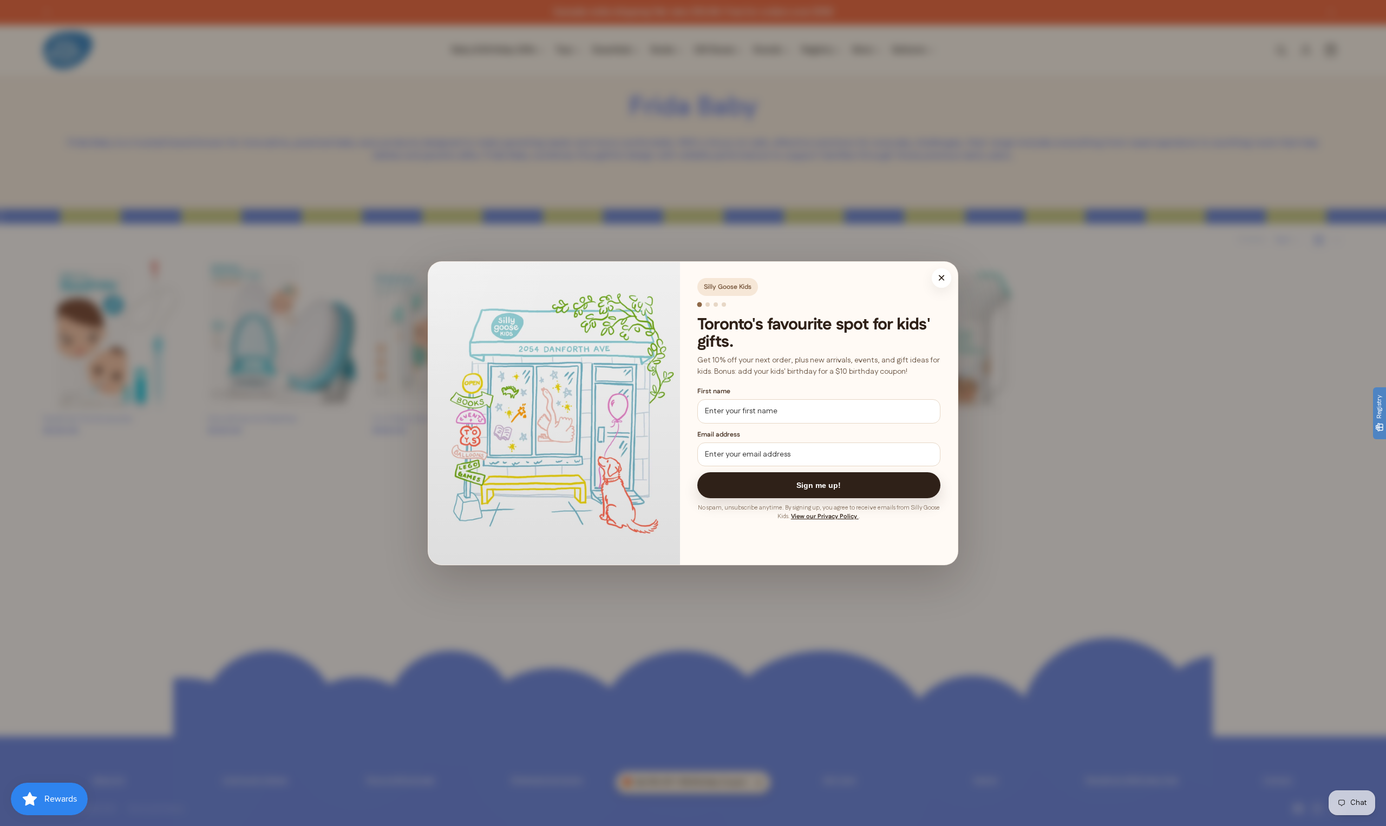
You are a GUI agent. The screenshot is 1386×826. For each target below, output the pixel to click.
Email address (718, 434)
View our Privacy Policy (825, 516)
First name (713, 391)
